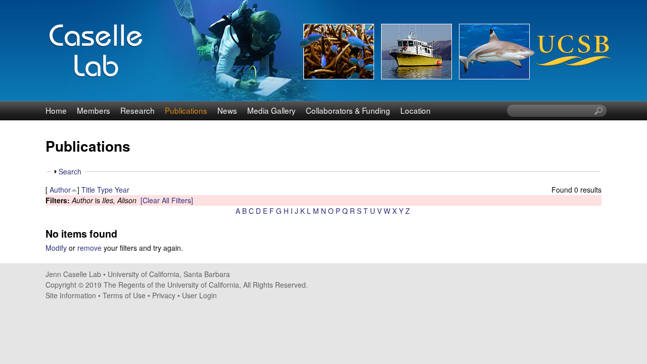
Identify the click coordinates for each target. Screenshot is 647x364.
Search (70, 171)
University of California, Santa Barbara (169, 274)
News (227, 110)
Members (93, 110)
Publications (186, 110)
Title (88, 190)
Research (137, 110)
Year (122, 190)
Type (105, 190)
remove (89, 248)
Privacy (163, 295)
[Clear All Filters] (167, 200)
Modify (56, 248)
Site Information (70, 295)
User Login (199, 295)
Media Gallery (271, 110)
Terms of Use (124, 295)
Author (60, 190)
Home (56, 110)
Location (415, 110)
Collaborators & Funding (348, 110)
